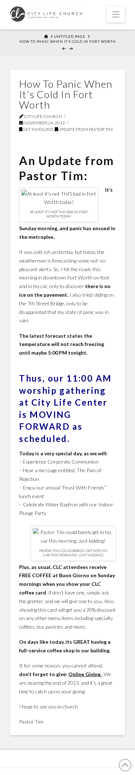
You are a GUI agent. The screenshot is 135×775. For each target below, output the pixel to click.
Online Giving (84, 674)
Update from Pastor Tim (85, 129)
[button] (116, 14)
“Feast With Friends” (83, 487)
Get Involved (37, 129)
